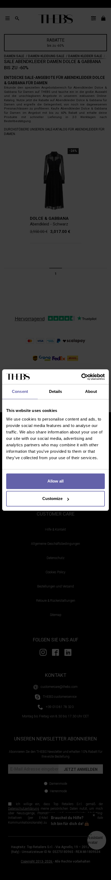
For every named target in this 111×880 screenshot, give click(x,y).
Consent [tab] (20, 391)
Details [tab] (55, 391)
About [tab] (91, 391)
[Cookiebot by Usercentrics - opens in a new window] (81, 376)
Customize (52, 498)
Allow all (55, 481)
